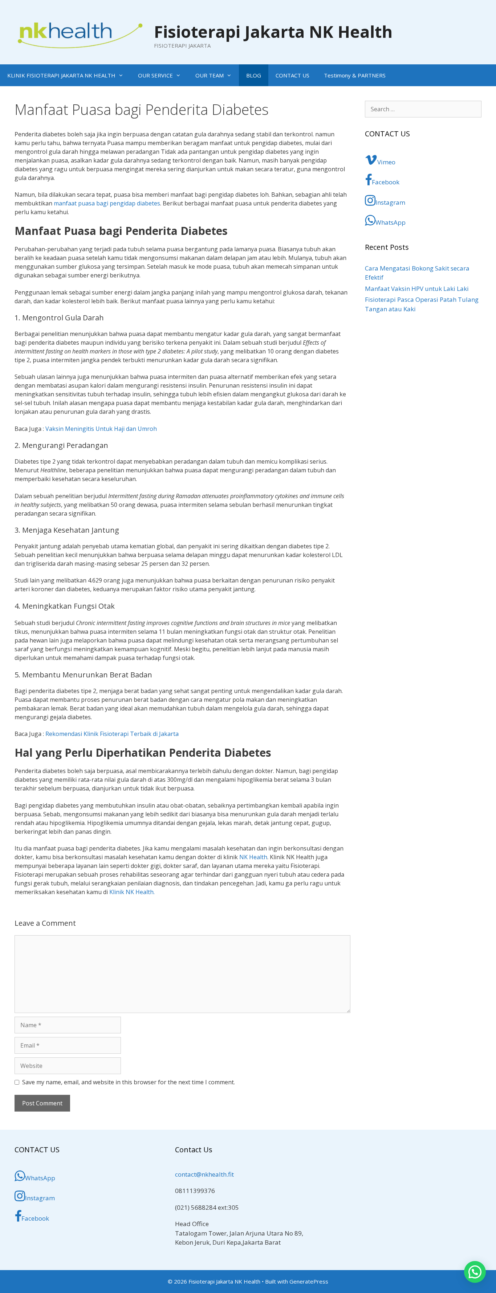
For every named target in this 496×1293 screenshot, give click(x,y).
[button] (475, 1272)
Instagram (390, 202)
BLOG (253, 75)
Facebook (385, 182)
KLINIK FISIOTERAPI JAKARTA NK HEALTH (61, 75)
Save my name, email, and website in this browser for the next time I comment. (128, 1082)
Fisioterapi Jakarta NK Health (273, 31)
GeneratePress (308, 1281)
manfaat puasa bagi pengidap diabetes (107, 203)
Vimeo (386, 162)
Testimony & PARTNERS (355, 75)
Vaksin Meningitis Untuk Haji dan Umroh (101, 429)
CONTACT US (292, 75)
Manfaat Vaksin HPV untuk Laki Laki (417, 288)
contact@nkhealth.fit (204, 1174)
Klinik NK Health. (132, 892)
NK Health (253, 857)
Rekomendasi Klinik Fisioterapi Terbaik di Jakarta (112, 734)
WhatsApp (390, 222)
